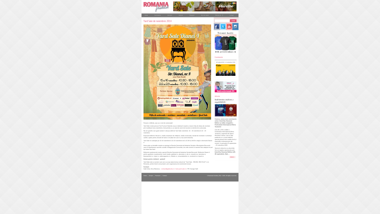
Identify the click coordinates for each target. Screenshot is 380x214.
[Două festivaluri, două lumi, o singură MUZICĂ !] (226, 116)
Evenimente (157, 15)
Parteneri (157, 175)
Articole (181, 15)
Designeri (192, 15)
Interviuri (169, 15)
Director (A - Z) (219, 15)
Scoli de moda (205, 15)
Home (146, 15)
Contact (232, 15)
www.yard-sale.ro (181, 169)
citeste (232, 157)
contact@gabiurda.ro (167, 169)
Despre (151, 175)
